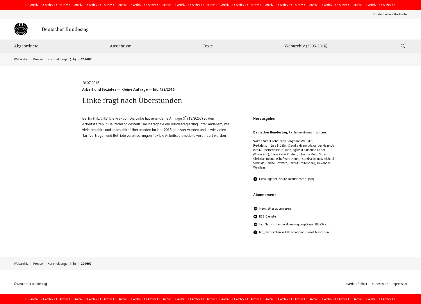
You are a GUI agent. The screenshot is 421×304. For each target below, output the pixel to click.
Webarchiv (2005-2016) (305, 46)
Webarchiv (21, 59)
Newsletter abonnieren (275, 208)
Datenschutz (379, 284)
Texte (208, 46)
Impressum (399, 284)
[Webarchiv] (51, 29)
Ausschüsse (120, 46)
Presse (38, 59)
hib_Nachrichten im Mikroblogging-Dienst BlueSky (292, 224)
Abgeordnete (26, 46)
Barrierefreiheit (356, 284)
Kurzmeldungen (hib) (62, 59)
